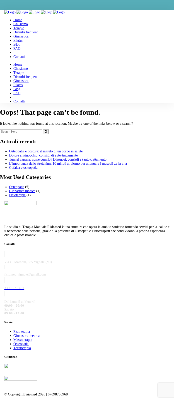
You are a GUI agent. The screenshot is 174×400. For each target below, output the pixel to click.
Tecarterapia (22, 348)
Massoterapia (22, 340)
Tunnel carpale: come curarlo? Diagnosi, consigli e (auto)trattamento (57, 159)
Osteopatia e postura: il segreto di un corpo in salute (46, 151)
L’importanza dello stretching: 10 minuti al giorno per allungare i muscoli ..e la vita (68, 163)
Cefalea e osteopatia (23, 167)
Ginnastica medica (22, 191)
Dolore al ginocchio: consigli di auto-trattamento (43, 155)
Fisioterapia (17, 195)
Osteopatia (16, 187)
